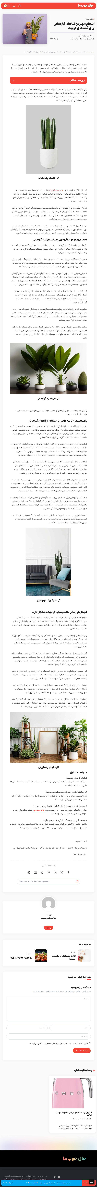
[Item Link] (72, 1093)
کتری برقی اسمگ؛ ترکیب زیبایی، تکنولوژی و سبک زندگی (73, 1113)
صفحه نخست (89, 51)
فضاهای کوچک (56, 190)
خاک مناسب (39, 809)
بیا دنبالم (48, 928)
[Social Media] (59, 1177)
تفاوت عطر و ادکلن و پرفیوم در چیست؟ (64, 958)
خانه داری (67, 51)
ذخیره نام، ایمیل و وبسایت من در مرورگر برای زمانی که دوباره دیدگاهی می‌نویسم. (59, 1043)
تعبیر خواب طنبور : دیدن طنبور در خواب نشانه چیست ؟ (62, 1182)
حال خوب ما (85, 6)
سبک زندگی (77, 51)
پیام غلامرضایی (84, 36)
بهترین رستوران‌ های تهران (21, 957)
